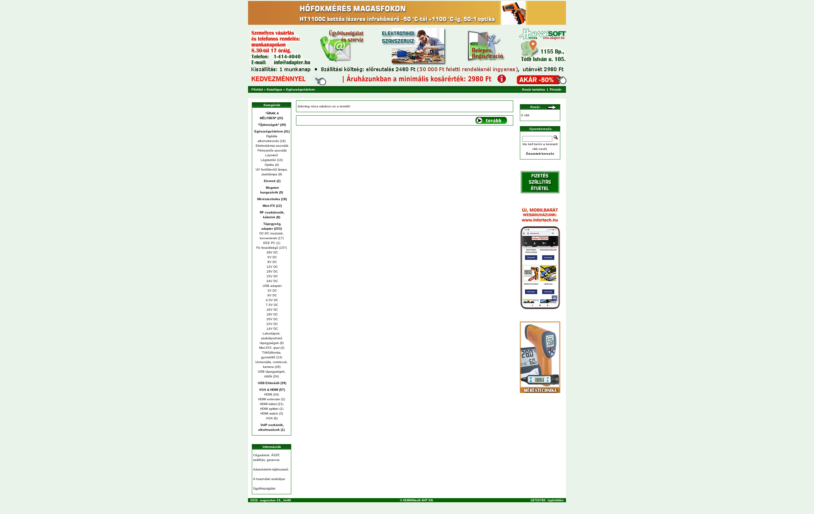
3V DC (271, 290)
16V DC (272, 309)
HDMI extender (269, 399)
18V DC (272, 314)
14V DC (272, 328)
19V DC (272, 271)
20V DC (272, 319)
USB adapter (272, 285)
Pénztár (556, 89)
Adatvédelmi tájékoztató (270, 469)
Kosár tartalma (533, 89)
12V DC (272, 266)
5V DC (271, 257)
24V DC (272, 281)
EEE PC (269, 243)
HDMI (268, 394)
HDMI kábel (268, 404)
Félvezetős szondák (272, 150)
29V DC (272, 252)
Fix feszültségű (267, 247)
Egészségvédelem (300, 89)
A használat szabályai (269, 479)
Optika (269, 164)
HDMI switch (269, 413)
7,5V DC (271, 305)
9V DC (271, 262)
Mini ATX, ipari (269, 347)
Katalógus (274, 89)
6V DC (271, 295)
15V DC (272, 276)
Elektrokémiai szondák (271, 145)
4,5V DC (271, 300)
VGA (269, 418)
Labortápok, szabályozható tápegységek (271, 338)
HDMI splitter (269, 408)
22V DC (272, 324)
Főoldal (257, 89)
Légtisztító (268, 160)
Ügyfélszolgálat (264, 488)
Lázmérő (271, 155)
